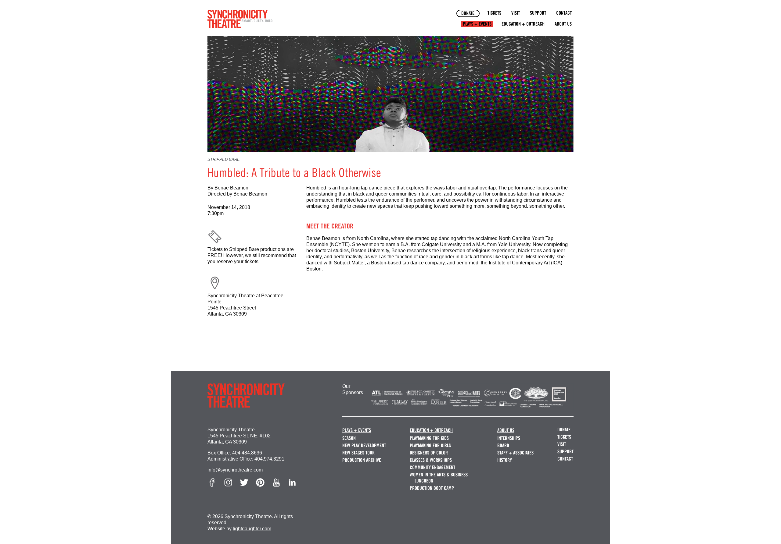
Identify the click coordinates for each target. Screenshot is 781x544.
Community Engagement (432, 467)
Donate (467, 13)
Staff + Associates (515, 453)
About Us (563, 24)
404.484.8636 (247, 452)
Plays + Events (477, 24)
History (504, 460)
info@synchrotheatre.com (235, 469)
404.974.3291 (269, 458)
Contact (564, 13)
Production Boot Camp (432, 488)
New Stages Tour (358, 453)
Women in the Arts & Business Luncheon (439, 478)
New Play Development (364, 445)
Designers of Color (429, 453)
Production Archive (361, 460)
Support (538, 13)
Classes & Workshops (431, 460)
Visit (515, 13)
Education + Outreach (523, 24)
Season (349, 438)
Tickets (494, 13)
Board (503, 445)
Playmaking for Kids (429, 438)
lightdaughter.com (252, 528)
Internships (508, 438)
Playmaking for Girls (430, 445)
